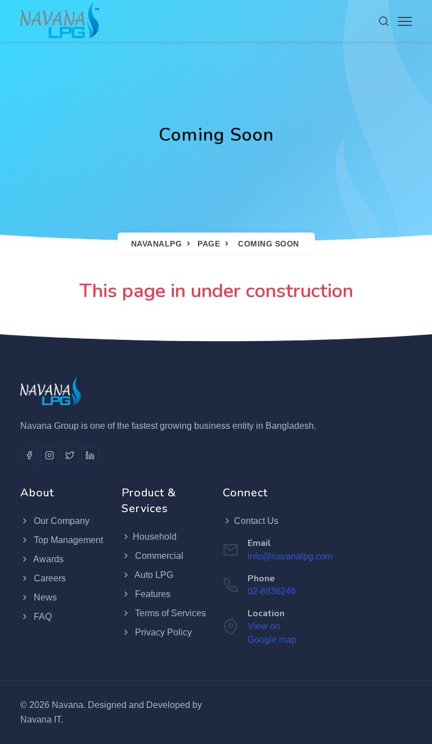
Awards (48, 559)
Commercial (158, 556)
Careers (49, 578)
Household (155, 536)
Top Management (67, 540)
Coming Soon (268, 243)
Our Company (60, 521)
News (44, 597)
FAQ (42, 616)
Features (151, 594)
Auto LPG (153, 575)
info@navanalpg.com (290, 556)
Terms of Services (169, 613)
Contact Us (256, 521)
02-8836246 (272, 591)
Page (208, 243)
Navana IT (40, 719)
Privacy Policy (162, 632)
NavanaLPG (156, 243)
